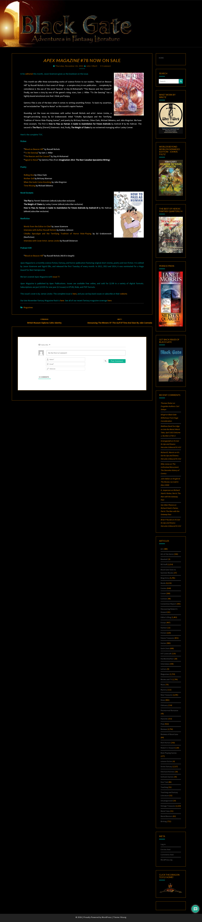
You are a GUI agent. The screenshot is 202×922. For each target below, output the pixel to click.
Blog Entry (165, 578)
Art (162, 549)
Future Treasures (167, 638)
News (163, 700)
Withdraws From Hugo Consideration (169, 417)
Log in (163, 844)
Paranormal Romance (169, 710)
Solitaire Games (167, 777)
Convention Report (168, 604)
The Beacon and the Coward (37, 156)
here (75, 293)
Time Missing (29, 185)
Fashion (164, 627)
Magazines (28, 307)
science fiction (166, 761)
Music (163, 684)
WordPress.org (166, 860)
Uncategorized (166, 800)
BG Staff (164, 564)
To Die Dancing (31, 152)
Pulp (162, 724)
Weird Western (166, 816)
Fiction (163, 633)
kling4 (163, 414)
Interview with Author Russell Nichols (40, 230)
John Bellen (165, 479)
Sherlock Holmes (167, 771)
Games (163, 643)
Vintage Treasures (168, 806)
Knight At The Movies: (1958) (170, 482)
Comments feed (167, 854)
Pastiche (164, 719)
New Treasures (166, 695)
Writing (164, 821)
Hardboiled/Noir (167, 659)
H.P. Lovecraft (166, 653)
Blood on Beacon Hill (34, 149)
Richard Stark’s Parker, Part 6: (170, 511)
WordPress (107, 917)
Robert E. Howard (168, 748)
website (123, 293)
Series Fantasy (166, 766)
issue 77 (56, 276)
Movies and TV (166, 679)
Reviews (164, 729)
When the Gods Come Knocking (37, 182)
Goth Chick (165, 648)
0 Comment (105, 66)
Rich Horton (165, 742)
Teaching (164, 787)
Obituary (164, 705)
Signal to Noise (31, 159)
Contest (164, 598)
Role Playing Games (169, 753)
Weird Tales (165, 811)
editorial (29, 73)
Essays (163, 622)
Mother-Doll (29, 178)
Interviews (165, 664)
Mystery (164, 690)
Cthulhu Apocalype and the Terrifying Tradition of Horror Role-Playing (57, 233)
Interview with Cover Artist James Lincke (42, 240)
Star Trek (164, 782)
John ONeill (91, 66)
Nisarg (123, 917)
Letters (164, 669)
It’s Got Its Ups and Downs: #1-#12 (171, 444)
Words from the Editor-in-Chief (37, 226)
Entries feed (165, 849)
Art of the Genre (167, 554)
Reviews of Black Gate (169, 734)
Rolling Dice (29, 175)
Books (163, 583)
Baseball (164, 559)
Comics (163, 588)
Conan (163, 593)
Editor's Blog (166, 617)
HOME (161, 58)
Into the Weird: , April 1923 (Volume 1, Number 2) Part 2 (170, 432)
